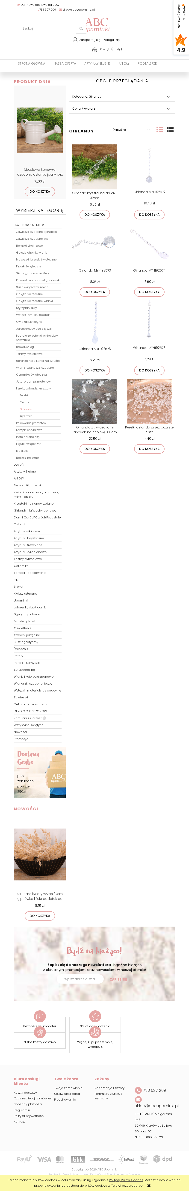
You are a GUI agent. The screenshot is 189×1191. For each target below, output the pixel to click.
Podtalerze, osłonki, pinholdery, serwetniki (37, 338)
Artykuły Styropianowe (30, 552)
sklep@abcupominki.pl (78, 10)
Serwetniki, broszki (27, 485)
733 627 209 (47, 10)
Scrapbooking (24, 669)
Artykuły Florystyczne (29, 538)
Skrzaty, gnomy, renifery (32, 273)
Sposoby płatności (28, 1104)
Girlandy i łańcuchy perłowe (35, 510)
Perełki (24, 395)
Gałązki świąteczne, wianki (34, 301)
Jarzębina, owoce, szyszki (34, 329)
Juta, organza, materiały (33, 381)
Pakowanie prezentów (31, 423)
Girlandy (26, 409)
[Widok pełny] (170, 129)
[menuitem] (31, 64)
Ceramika (21, 566)
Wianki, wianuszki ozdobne (35, 368)
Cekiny (24, 402)
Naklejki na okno (27, 458)
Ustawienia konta (67, 1094)
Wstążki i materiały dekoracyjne (37, 690)
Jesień (19, 464)
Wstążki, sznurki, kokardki (33, 315)
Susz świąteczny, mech (32, 287)
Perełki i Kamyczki (27, 663)
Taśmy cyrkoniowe (29, 354)
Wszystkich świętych (28, 725)
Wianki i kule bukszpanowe (34, 676)
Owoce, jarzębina (27, 635)
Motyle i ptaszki (25, 621)
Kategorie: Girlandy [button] (86, 96)
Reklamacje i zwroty (109, 1088)
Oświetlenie (23, 628)
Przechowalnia (65, 1099)
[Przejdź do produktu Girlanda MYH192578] (149, 322)
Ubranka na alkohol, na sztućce (38, 361)
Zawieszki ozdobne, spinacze (36, 232)
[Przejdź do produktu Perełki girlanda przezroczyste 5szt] (149, 401)
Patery (18, 656)
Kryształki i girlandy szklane (34, 503)
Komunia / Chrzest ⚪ (30, 718)
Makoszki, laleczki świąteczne (36, 259)
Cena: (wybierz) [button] (84, 108)
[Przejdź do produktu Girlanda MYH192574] (149, 245)
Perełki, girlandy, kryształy (33, 388)
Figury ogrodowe (27, 614)
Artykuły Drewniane (28, 545)
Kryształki (26, 416)
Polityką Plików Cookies (126, 1180)
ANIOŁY (19, 478)
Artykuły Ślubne (25, 471)
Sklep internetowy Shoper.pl (123, 1174)
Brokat (18, 586)
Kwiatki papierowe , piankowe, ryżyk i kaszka (36, 494)
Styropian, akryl (27, 308)
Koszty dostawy (25, 1092)
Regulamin (22, 1110)
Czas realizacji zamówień (33, 1098)
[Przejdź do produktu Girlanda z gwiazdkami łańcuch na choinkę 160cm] (94, 401)
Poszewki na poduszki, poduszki (38, 280)
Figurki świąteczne (28, 266)
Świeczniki (21, 649)
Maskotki (22, 451)
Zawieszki (21, 697)
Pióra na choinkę (27, 437)
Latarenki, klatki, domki (30, 607)
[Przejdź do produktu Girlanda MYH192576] (94, 322)
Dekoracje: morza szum (31, 704)
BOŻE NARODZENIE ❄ (29, 225)
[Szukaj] (81, 28)
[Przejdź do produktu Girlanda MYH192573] (94, 245)
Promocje (21, 739)
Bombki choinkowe (29, 246)
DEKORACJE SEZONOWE (31, 711)
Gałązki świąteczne (29, 294)
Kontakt (19, 1121)
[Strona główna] (96, 25)
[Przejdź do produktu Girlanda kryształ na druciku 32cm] (94, 166)
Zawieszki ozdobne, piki (32, 239)
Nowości (20, 732)
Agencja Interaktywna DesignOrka (84, 1174)
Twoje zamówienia (68, 1088)
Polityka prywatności (29, 1116)
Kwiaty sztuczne (25, 593)
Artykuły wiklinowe (27, 531)
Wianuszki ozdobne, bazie (33, 683)
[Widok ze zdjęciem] (160, 129)
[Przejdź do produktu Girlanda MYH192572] (149, 166)
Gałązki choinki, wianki (31, 252)
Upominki (21, 600)
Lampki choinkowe (29, 430)
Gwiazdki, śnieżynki (29, 322)
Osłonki (19, 524)
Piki (16, 580)
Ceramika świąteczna (31, 375)
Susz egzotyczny (26, 642)
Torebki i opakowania (30, 573)
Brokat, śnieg (25, 347)
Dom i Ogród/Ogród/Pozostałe (37, 517)
